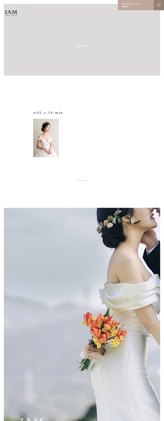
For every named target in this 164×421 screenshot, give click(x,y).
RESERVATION (130, 5)
